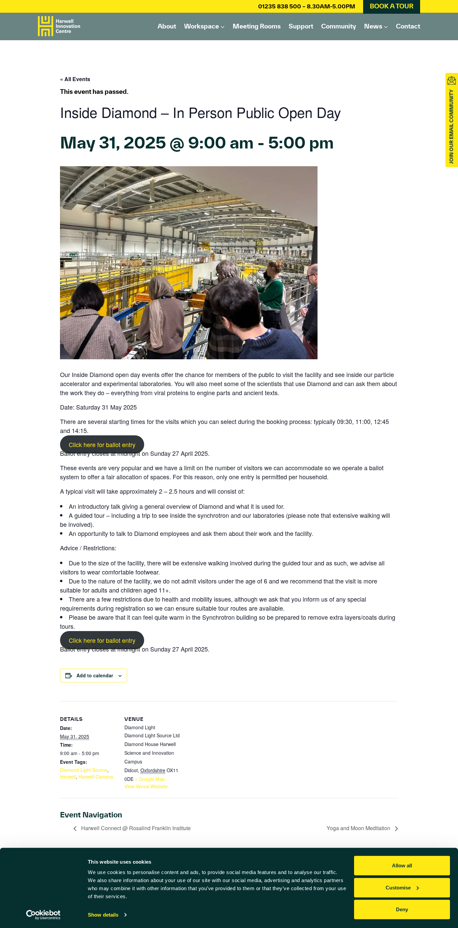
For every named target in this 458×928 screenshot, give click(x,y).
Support (301, 26)
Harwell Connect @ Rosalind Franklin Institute (135, 828)
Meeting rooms (257, 26)
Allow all (402, 865)
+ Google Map (150, 779)
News (373, 26)
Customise (398, 887)
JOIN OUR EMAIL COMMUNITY (451, 126)
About (167, 26)
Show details (103, 915)
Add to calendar (94, 675)
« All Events (75, 79)
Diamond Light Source (83, 769)
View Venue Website (146, 786)
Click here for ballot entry (102, 444)
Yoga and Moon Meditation (359, 828)
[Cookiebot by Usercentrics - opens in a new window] (43, 915)
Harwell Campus (95, 776)
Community (338, 26)
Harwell (68, 776)
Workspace (201, 26)
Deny (402, 909)
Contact (408, 26)
